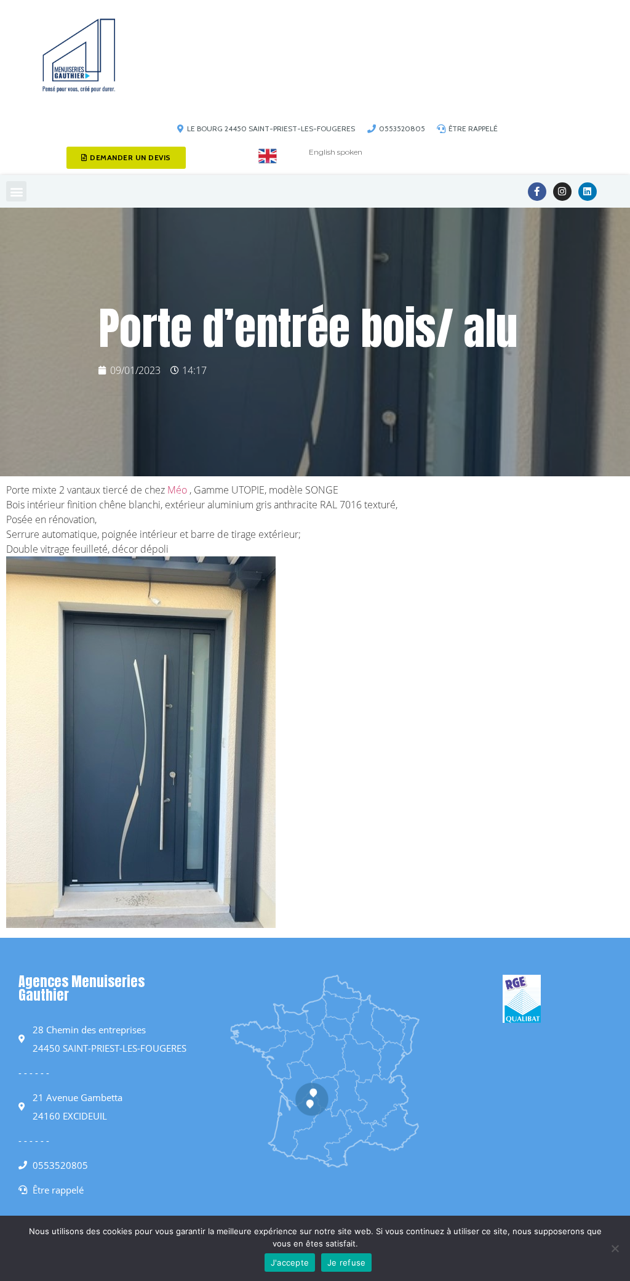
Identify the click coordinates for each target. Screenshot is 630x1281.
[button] (16, 191)
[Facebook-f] (537, 191)
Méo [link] (177, 490)
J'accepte (290, 1262)
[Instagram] (562, 191)
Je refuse (346, 1262)
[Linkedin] (587, 191)
